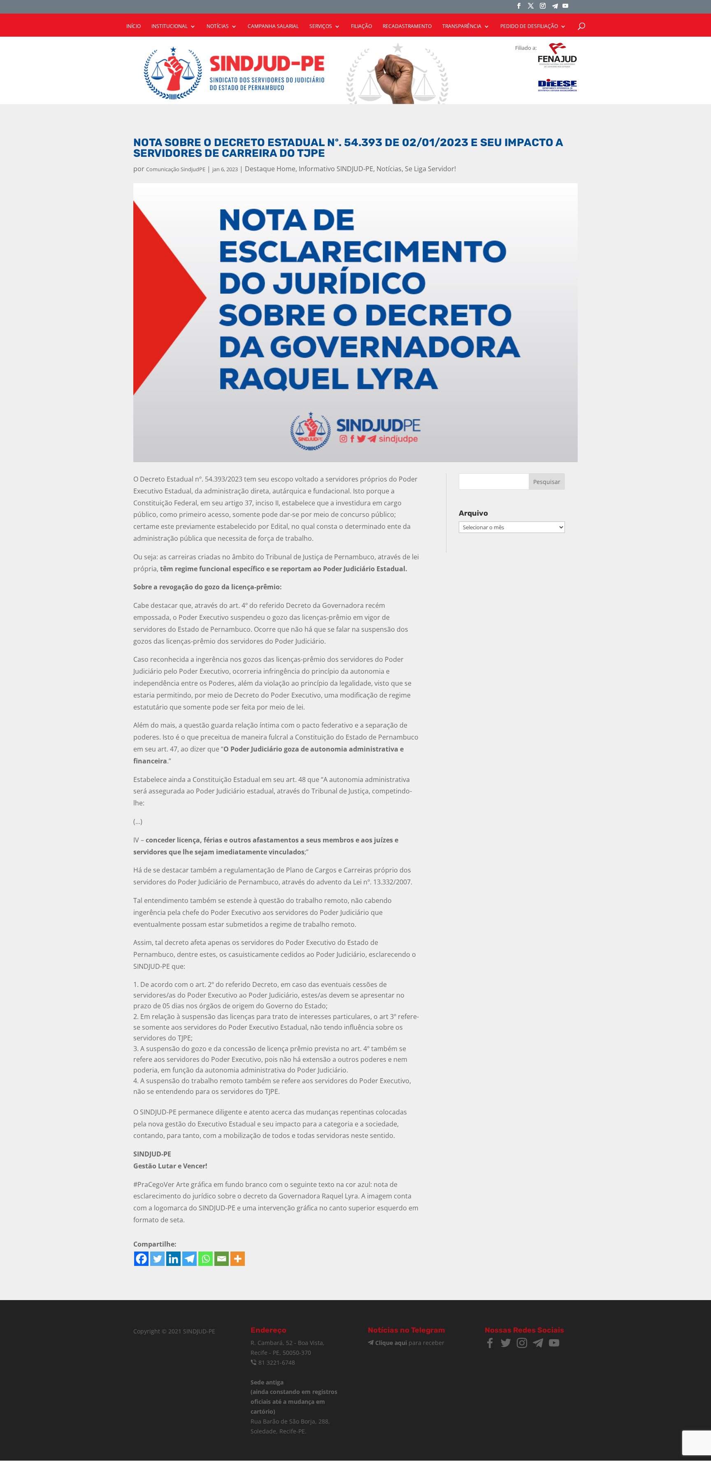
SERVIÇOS (320, 26)
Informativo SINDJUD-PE (336, 168)
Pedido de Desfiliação (529, 26)
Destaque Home (270, 168)
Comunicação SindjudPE (175, 169)
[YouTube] (565, 8)
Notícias (389, 168)
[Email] (221, 1259)
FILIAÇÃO (361, 26)
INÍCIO (133, 26)
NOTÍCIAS (218, 26)
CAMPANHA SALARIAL (273, 26)
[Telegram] (555, 8)
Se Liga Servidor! (430, 168)
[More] (237, 1259)
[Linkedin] (173, 1259)
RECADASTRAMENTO (407, 26)
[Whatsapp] (205, 1259)
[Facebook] (141, 1259)
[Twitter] (157, 1259)
